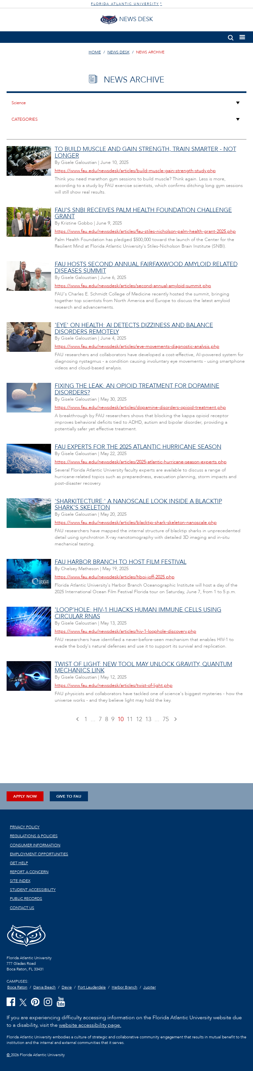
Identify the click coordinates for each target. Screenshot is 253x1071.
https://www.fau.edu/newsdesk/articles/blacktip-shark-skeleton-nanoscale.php (136, 522)
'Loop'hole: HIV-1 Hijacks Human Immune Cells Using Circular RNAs (138, 613)
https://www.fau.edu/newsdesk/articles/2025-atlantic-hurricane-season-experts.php (141, 462)
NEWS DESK (118, 52)
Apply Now (25, 796)
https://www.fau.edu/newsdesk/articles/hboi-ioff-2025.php (115, 577)
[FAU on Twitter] (23, 1002)
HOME (95, 52)
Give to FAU (68, 796)
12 (139, 719)
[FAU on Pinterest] (35, 1002)
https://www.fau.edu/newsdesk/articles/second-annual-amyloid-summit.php (133, 286)
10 (121, 719)
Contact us (22, 907)
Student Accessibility (33, 889)
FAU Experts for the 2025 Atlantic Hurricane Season (138, 447)
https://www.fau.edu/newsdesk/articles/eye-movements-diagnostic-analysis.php (137, 346)
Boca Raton (17, 987)
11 (130, 719)
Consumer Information (35, 845)
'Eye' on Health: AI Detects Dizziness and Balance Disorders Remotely (134, 328)
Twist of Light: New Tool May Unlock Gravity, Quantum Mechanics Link (143, 667)
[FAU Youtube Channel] (61, 1002)
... (93, 719)
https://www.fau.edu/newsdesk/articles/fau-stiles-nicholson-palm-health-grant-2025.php (145, 231)
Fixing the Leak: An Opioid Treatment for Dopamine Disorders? (137, 389)
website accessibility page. (90, 1025)
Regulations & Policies (34, 836)
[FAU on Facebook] (11, 1002)
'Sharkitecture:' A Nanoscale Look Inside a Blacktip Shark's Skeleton (138, 504)
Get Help (19, 863)
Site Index (20, 880)
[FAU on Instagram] (48, 1002)
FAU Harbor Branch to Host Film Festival (120, 562)
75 (166, 719)
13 (148, 719)
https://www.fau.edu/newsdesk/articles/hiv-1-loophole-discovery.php (125, 631)
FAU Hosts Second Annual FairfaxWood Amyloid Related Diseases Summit (146, 267)
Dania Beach (44, 987)
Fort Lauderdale (92, 987)
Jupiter (149, 987)
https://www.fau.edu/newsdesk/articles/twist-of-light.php (114, 685)
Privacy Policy (25, 827)
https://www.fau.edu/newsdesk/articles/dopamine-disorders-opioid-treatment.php (140, 407)
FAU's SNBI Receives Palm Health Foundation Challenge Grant (143, 213)
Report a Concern (29, 871)
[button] (231, 36)
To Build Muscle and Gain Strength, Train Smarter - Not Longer (145, 152)
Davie (67, 987)
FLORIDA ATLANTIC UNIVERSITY (126, 4)
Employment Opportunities (39, 854)
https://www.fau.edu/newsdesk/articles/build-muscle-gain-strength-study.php (135, 171)
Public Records (26, 898)
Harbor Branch (124, 987)
